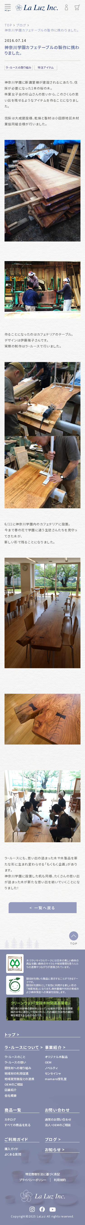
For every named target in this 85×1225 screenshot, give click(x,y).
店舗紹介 (11, 1090)
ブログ (51, 1139)
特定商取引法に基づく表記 (42, 1174)
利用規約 (60, 1180)
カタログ (10, 1119)
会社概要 (11, 1095)
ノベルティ (51, 1068)
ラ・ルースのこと (15, 1057)
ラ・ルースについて (22, 1047)
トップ (10, 1034)
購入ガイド (11, 1149)
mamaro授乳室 (56, 1079)
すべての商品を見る (18, 1125)
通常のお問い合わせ (58, 1119)
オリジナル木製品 (56, 1057)
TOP (74, 943)
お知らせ (53, 1149)
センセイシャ (53, 1073)
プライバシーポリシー (32, 1180)
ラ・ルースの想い (15, 1062)
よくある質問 (13, 1154)
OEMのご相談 (14, 1084)
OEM (48, 1062)
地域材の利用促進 (17, 1073)
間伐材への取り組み (18, 1068)
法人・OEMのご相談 (58, 1125)
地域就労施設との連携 (19, 1079)
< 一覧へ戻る (42, 907)
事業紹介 (53, 1047)
